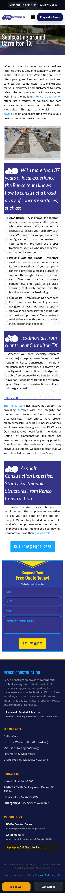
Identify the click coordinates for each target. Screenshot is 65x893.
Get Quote (48, 886)
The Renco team (14, 405)
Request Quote (32, 643)
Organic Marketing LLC (47, 875)
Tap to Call (16, 886)
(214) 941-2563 (48, 4)
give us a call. (42, 533)
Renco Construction (48, 96)
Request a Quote (50, 17)
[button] (32, 17)
